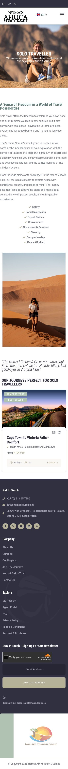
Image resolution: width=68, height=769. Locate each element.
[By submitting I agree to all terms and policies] (4, 697)
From (10, 452)
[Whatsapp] (37, 526)
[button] (64, 431)
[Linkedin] (29, 526)
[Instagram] (13, 526)
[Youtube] (21, 526)
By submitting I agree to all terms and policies (24, 702)
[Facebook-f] (5, 526)
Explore (51, 462)
